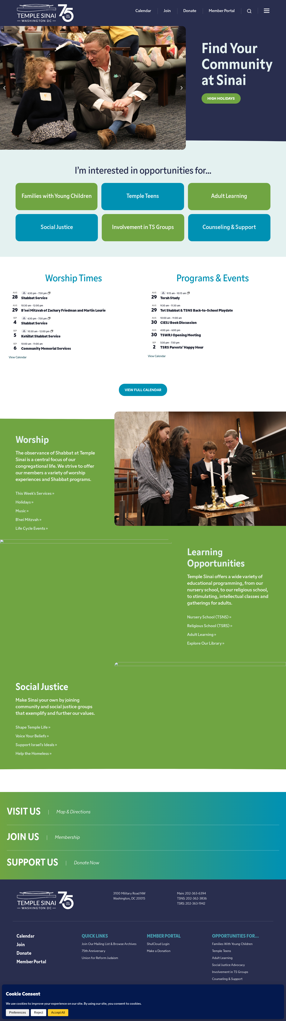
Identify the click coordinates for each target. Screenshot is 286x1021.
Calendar (143, 11)
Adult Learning (229, 196)
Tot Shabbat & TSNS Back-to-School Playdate (196, 311)
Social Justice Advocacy (228, 965)
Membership (67, 837)
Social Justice (57, 228)
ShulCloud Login (158, 944)
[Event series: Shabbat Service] (49, 293)
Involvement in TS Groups (143, 228)
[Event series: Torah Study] (188, 293)
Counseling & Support (229, 228)
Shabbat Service (34, 298)
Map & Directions (73, 812)
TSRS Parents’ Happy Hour (182, 348)
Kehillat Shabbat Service (41, 336)
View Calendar (17, 357)
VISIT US (24, 812)
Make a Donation (158, 951)
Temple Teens (142, 196)
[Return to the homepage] (45, 13)
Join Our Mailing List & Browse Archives (109, 944)
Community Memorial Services (46, 349)
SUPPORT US (32, 863)
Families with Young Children (57, 196)
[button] (4, 88)
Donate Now (86, 863)
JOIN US (23, 837)
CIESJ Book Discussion (178, 323)
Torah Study (170, 298)
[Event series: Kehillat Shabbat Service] (51, 331)
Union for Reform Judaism (100, 958)
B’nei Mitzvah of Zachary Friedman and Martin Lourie (63, 311)
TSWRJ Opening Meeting (180, 335)
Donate (189, 11)
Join (167, 11)
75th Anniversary (93, 951)
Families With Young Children (232, 944)
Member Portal (222, 11)
